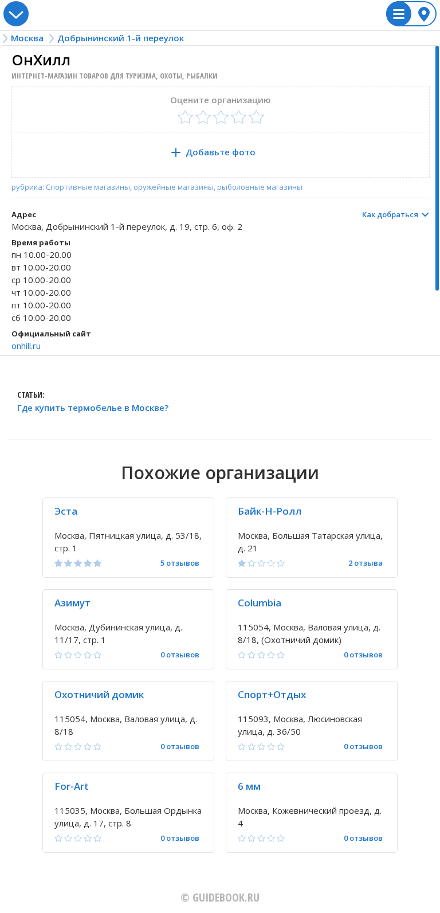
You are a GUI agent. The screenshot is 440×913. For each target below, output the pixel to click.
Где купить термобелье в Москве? (92, 408)
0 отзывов (179, 655)
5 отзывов (179, 563)
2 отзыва (365, 563)
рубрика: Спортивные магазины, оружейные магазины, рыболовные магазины (156, 187)
